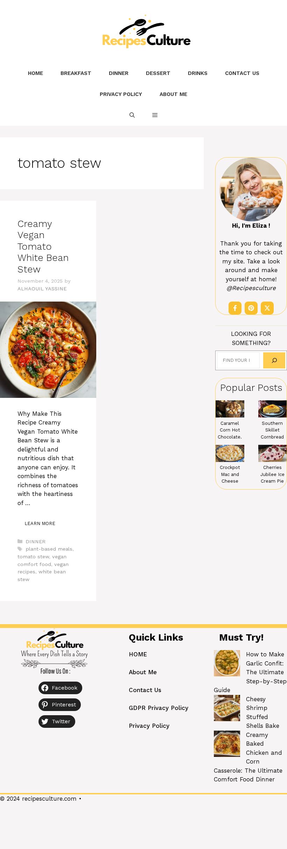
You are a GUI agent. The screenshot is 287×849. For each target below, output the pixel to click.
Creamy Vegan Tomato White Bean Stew (43, 246)
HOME (138, 654)
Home (35, 73)
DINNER (118, 73)
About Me (173, 94)
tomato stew (33, 557)
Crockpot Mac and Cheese (230, 474)
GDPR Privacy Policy (158, 707)
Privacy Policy (121, 94)
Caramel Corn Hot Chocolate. (230, 430)
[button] (155, 115)
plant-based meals (49, 549)
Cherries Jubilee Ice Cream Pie (272, 474)
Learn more (39, 523)
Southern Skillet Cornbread (272, 430)
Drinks (198, 73)
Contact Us (242, 73)
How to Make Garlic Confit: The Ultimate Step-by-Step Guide (250, 672)
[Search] (274, 360)
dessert (158, 73)
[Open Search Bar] (132, 115)
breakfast (76, 73)
